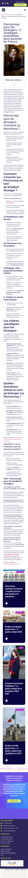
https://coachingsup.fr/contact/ (12, 564)
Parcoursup (9, 14)
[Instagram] (5, 3)
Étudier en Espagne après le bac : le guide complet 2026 (13, 629)
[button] (25, 9)
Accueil (3, 14)
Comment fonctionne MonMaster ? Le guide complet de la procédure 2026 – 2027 (14, 688)
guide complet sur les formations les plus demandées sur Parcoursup (13, 439)
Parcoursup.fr (10, 203)
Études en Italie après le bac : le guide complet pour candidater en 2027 (13, 749)
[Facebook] (3, 3)
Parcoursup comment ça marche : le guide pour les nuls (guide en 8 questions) (13, 591)
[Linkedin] (8, 3)
